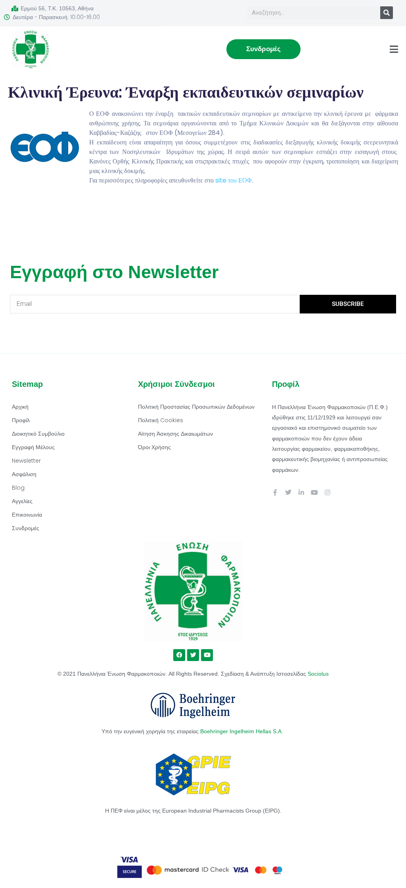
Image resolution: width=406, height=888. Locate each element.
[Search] (386, 12)
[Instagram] (327, 492)
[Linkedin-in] (301, 492)
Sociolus (318, 674)
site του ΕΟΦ (233, 180)
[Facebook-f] (275, 492)
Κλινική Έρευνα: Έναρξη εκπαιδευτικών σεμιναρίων (186, 92)
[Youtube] (314, 492)
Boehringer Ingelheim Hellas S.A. (242, 731)
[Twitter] (288, 492)
